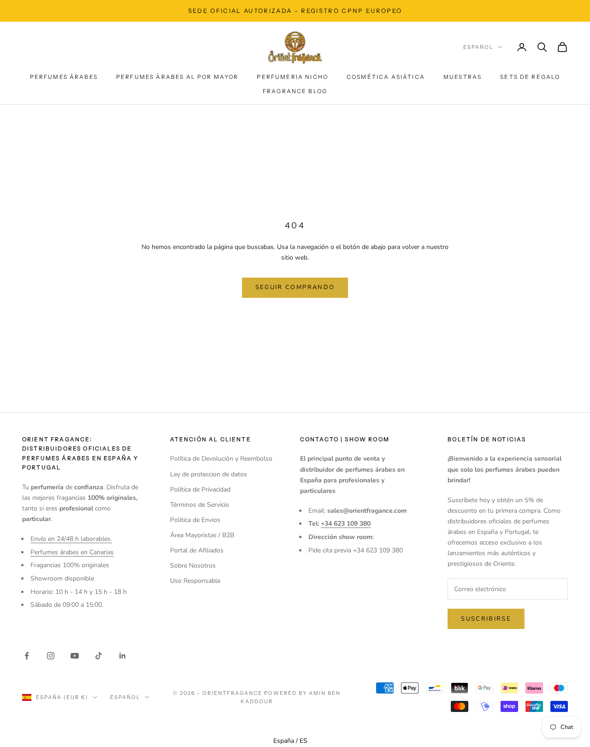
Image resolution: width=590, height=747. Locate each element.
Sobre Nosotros (193, 565)
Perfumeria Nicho (292, 76)
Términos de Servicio (199, 504)
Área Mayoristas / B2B (202, 535)
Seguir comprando (295, 287)
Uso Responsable (195, 580)
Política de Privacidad (200, 489)
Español (478, 47)
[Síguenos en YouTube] (74, 655)
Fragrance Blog (295, 91)
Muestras (462, 76)
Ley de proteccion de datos (208, 474)
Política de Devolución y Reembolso (221, 458)
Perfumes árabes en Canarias (72, 552)
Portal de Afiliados (197, 550)
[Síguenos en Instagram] (50, 655)
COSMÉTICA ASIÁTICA (386, 76)
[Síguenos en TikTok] (98, 655)
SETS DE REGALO (530, 76)
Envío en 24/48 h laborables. (71, 538)
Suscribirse (486, 619)
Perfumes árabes (64, 76)
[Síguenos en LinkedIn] (122, 655)
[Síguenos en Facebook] (26, 655)
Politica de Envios (195, 520)
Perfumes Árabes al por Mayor (177, 76)
